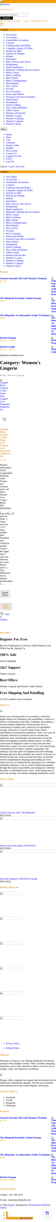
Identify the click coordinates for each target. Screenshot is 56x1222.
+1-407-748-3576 (16, 166)
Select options (6, 606)
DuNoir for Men (14, 51)
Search (6, 18)
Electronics (11, 59)
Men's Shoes (12, 78)
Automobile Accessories (17, 40)
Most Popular (12, 83)
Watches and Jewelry (16, 113)
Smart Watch (12, 99)
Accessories (11, 37)
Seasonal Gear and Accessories (20, 97)
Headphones (12, 64)
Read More (6, 594)
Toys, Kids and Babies (16, 107)
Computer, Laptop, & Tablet (19, 48)
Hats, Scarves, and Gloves (18, 61)
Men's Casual (12, 72)
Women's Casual (14, 115)
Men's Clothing (13, 75)
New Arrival (12, 86)
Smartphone (11, 102)
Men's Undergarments (16, 80)
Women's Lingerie (14, 121)
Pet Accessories (13, 91)
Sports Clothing (13, 105)
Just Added (11, 34)
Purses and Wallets (15, 94)
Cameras (10, 43)
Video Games (12, 110)
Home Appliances (14, 67)
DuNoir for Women (15, 53)
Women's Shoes (13, 124)
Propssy (11, 1205)
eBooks (9, 56)
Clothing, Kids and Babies (18, 45)
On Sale (10, 88)
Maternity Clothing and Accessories (23, 70)
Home (3, 375)
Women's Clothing (14, 118)
